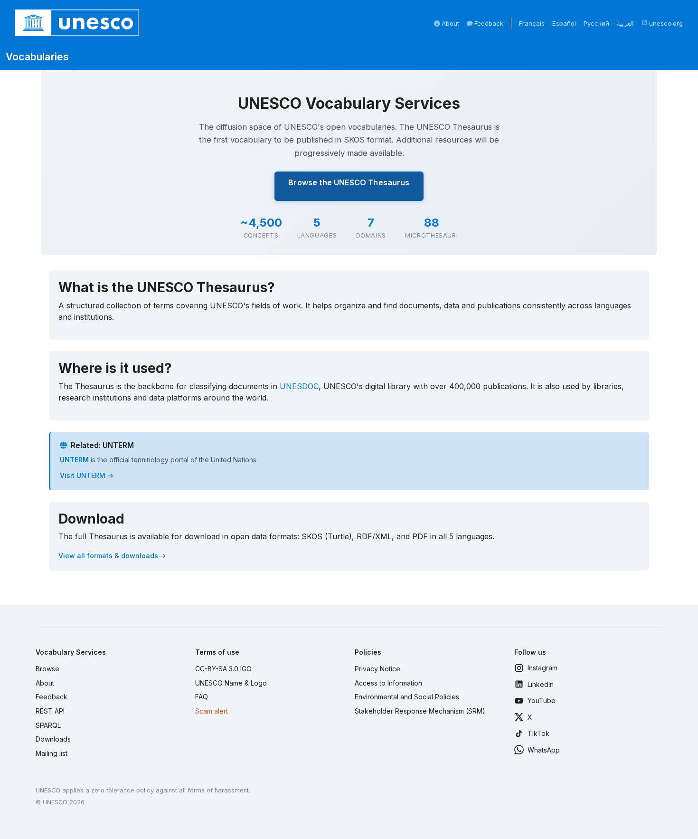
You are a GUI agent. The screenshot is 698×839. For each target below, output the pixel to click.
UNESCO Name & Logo (231, 683)
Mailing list (51, 753)
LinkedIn (541, 684)
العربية (625, 23)
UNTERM (74, 460)
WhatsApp (544, 750)
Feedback (487, 23)
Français (532, 23)
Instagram (542, 668)
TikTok (538, 733)
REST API (50, 711)
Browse (47, 669)
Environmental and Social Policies (407, 697)
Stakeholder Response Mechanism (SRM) (420, 711)
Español (564, 23)
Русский (596, 23)
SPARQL (48, 725)
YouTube (542, 700)
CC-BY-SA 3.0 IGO (223, 669)
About (449, 23)
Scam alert (211, 711)
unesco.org (662, 23)
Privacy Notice (377, 669)
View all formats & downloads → (112, 556)
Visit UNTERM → (86, 475)
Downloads (53, 739)
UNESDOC (299, 386)
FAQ (201, 697)
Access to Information (388, 683)
